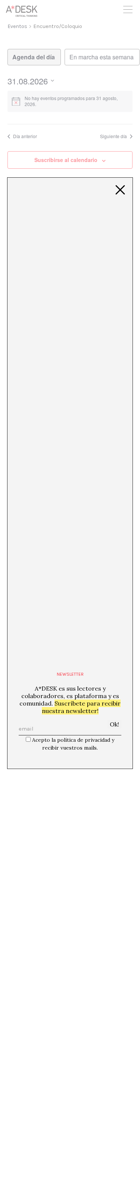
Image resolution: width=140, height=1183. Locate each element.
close (120, 190)
